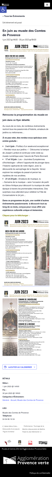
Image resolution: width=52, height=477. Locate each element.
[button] (3, 9)
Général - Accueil (9, 400)
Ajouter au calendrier (20, 367)
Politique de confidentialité (40, 473)
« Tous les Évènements (14, 16)
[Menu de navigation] (47, 5)
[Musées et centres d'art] (5, 5)
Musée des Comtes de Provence (30, 400)
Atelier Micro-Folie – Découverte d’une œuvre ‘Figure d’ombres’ (11, 429)
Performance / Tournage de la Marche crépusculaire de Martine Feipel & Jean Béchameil (33, 429)
